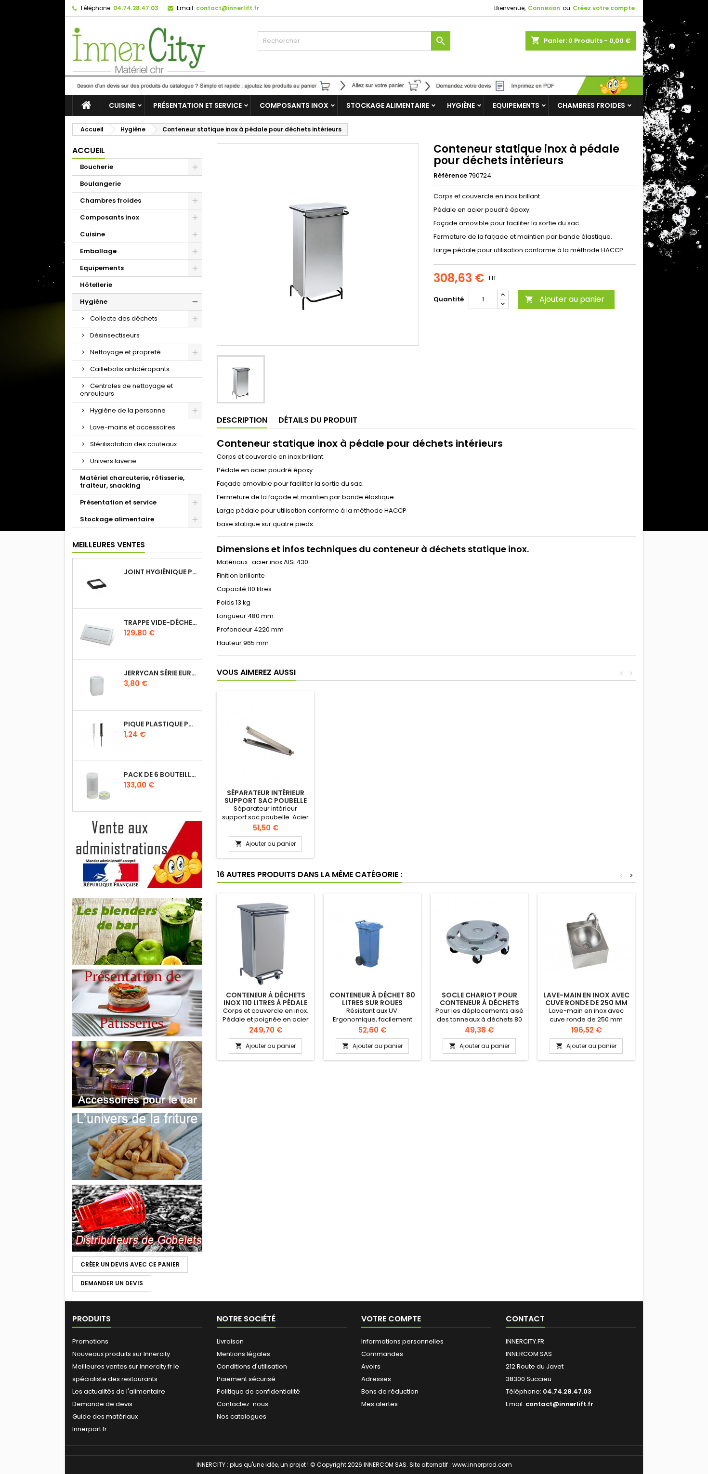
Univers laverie (113, 460)
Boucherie (96, 166)
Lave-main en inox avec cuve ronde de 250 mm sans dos (586, 1002)
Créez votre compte (604, 8)
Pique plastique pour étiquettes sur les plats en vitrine (161, 724)
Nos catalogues (241, 1416)
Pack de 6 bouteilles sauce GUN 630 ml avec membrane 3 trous (161, 774)
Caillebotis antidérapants (130, 369)
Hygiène (461, 105)
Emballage (98, 251)
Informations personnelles (402, 1341)
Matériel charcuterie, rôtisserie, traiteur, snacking (132, 481)
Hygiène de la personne (128, 410)
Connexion (544, 8)
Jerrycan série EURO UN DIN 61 (161, 673)
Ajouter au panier (564, 299)
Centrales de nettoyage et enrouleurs (126, 389)
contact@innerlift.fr (227, 8)
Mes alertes (379, 1404)
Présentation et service (197, 105)
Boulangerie (100, 183)
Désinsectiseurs (115, 335)
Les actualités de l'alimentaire (118, 1391)
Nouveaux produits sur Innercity (121, 1353)
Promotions (90, 1341)
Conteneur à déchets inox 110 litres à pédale (265, 999)
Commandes (382, 1353)
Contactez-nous (242, 1404)
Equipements (516, 105)
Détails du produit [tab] (317, 420)
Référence (450, 175)
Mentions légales (243, 1353)
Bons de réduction (390, 1391)
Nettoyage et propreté (125, 352)
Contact (525, 1318)
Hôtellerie (96, 284)
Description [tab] (242, 420)
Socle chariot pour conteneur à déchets (479, 999)
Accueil (88, 150)
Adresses (376, 1378)
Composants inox (294, 105)
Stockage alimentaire (387, 105)
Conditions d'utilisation (252, 1366)
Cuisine (122, 105)
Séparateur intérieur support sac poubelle (265, 796)
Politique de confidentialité (258, 1391)
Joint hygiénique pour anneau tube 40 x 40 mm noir (161, 572)
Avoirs (370, 1366)
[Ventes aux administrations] (137, 854)
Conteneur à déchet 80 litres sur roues (372, 999)
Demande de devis (102, 1404)
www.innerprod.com (482, 1465)
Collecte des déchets (123, 318)
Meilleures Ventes (108, 544)
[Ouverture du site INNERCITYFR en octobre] (354, 85)
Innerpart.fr (89, 1429)
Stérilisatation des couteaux (133, 444)
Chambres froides (591, 105)
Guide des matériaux (105, 1416)
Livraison (230, 1341)
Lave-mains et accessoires (132, 427)
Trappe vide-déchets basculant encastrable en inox (161, 622)
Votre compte (391, 1318)
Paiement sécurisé (246, 1378)
